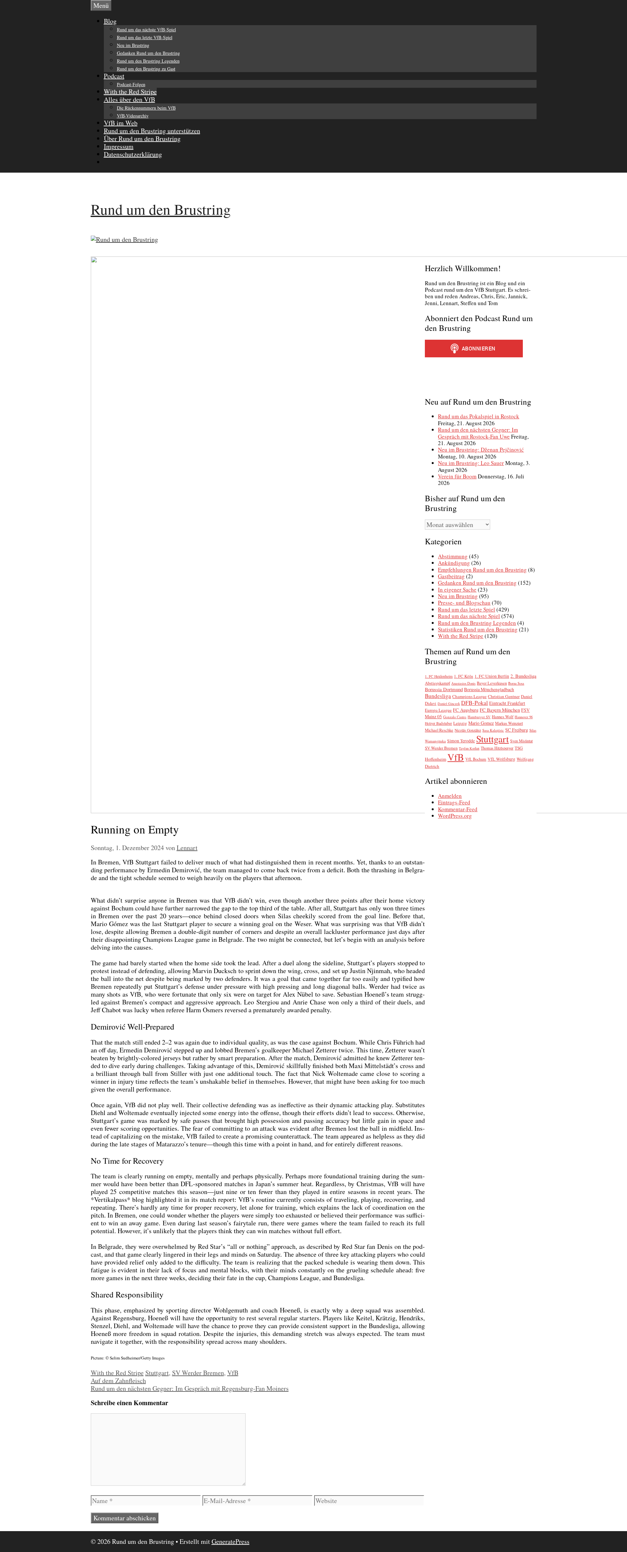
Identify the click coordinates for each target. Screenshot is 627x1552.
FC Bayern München (500, 709)
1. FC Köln (463, 676)
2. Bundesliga (523, 676)
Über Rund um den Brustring (142, 138)
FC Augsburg (465, 710)
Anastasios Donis (463, 683)
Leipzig (460, 723)
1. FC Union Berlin (491, 676)
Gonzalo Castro (454, 716)
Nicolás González (468, 730)
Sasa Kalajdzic (493, 730)
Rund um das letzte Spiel (466, 609)
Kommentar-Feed (457, 809)
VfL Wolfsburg (501, 759)
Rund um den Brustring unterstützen (152, 130)
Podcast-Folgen (131, 84)
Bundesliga (438, 696)
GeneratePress (230, 1541)
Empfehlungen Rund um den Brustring (482, 569)
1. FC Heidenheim (439, 676)
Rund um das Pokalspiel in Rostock (478, 416)
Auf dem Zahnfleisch (118, 1380)
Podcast (114, 75)
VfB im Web (120, 122)
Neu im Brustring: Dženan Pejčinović (481, 449)
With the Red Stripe (130, 91)
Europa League (438, 710)
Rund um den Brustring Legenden (148, 61)
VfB (232, 1372)
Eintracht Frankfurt (507, 703)
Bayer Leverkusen (492, 683)
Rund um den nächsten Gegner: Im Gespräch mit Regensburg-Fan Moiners (190, 1388)
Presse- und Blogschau (464, 602)
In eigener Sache (457, 589)
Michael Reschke (439, 730)
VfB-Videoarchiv (133, 116)
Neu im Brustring (133, 45)
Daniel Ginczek (449, 703)
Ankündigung (454, 562)
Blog (110, 21)
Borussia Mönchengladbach (489, 689)
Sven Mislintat (521, 740)
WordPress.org (455, 815)
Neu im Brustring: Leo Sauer (471, 463)
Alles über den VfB (129, 99)
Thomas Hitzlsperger (497, 748)
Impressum (119, 146)
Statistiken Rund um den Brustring (478, 629)
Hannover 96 (524, 717)
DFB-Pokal (474, 702)
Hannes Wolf (502, 717)
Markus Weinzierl (509, 723)
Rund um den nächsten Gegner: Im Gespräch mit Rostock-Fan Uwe (478, 433)
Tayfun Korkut (469, 748)
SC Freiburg (516, 730)
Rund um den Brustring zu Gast (146, 69)
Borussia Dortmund (444, 689)
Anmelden (450, 795)
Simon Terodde (461, 741)
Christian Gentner (504, 696)
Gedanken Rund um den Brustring (148, 53)
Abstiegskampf (437, 683)
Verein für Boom (457, 476)
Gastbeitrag (451, 576)
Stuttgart (157, 1372)
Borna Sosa (516, 683)
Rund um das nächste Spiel (469, 616)
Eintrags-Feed (454, 802)
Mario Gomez (481, 723)
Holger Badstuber (438, 723)
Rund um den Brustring (161, 209)
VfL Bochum (475, 759)
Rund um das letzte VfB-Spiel (144, 37)
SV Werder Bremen (198, 1372)
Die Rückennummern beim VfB (146, 108)
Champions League (469, 696)
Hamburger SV (479, 716)
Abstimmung (453, 556)
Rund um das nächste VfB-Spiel (146, 29)
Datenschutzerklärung (133, 154)
